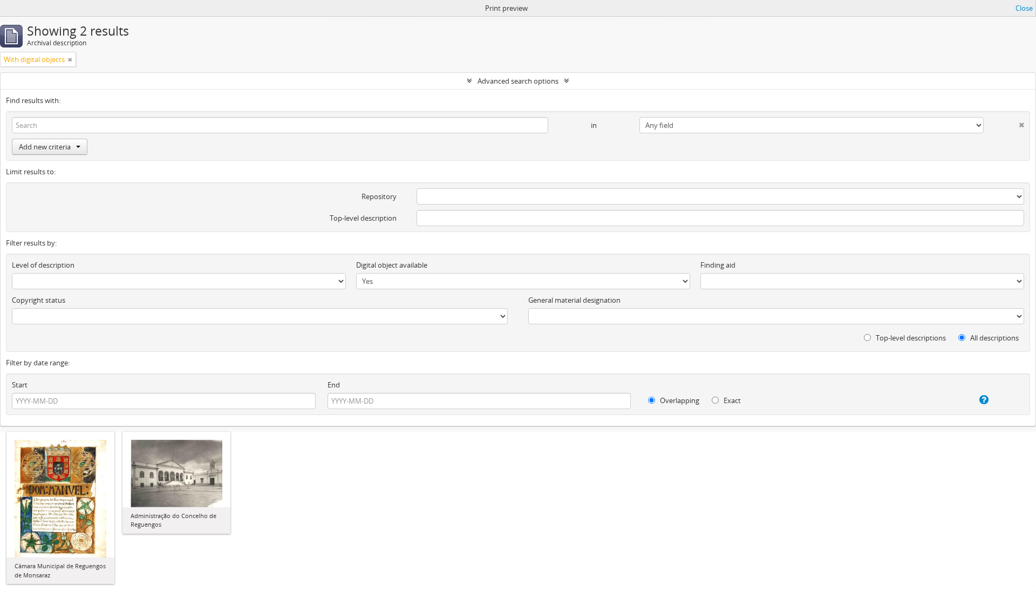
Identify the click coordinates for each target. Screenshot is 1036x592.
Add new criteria (45, 147)
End (334, 385)
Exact (731, 400)
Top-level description (363, 218)
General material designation (574, 300)
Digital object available (391, 265)
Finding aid (717, 265)
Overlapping (678, 400)
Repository (379, 196)
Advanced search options (518, 81)
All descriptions (994, 338)
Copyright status (38, 300)
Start (20, 385)
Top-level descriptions (910, 338)
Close (1024, 8)
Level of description (43, 265)
